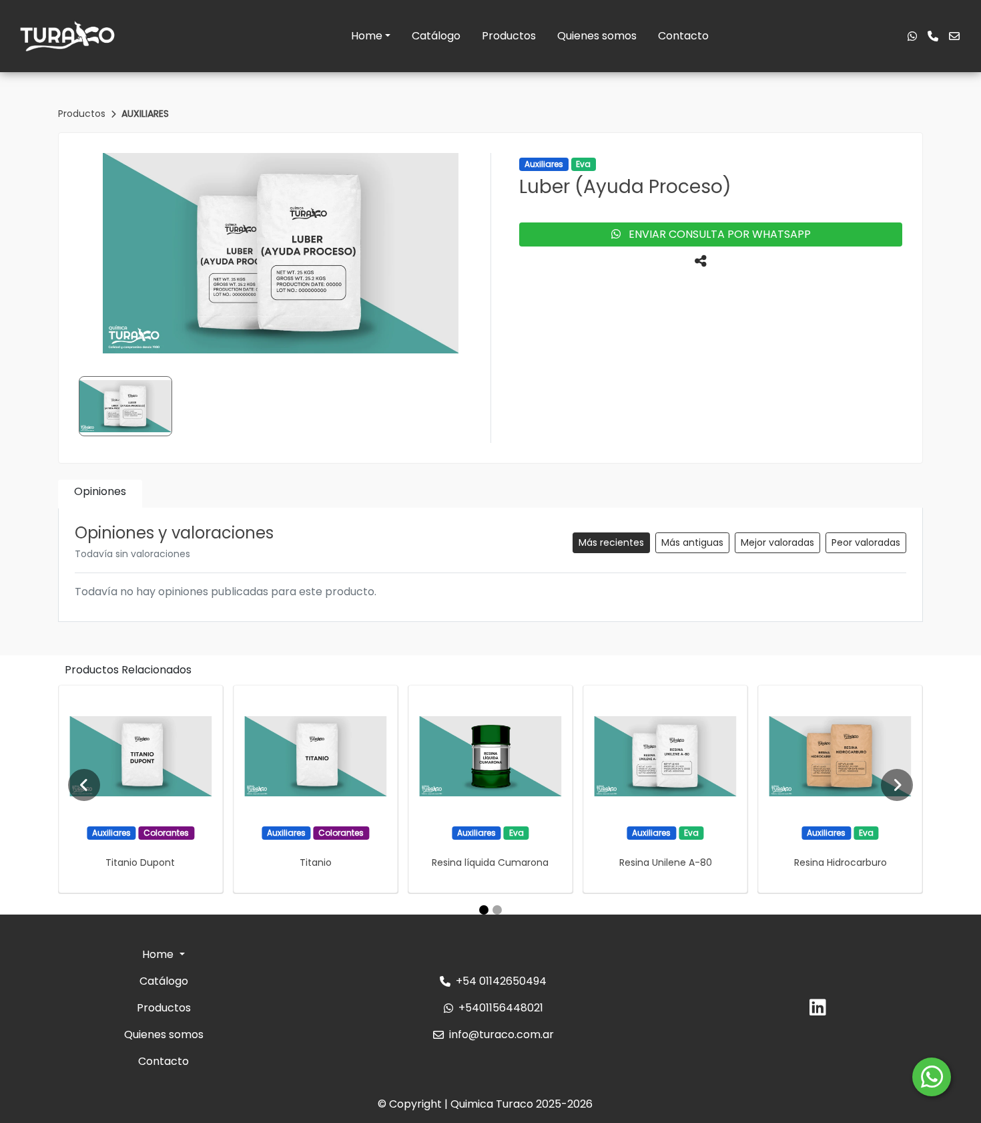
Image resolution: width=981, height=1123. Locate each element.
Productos (509, 35)
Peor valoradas (866, 542)
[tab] (100, 494)
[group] (280, 253)
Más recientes (611, 542)
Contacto (683, 35)
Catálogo (436, 35)
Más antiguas (692, 542)
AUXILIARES (145, 113)
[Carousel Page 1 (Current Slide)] (483, 910)
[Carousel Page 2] (497, 910)
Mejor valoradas (777, 542)
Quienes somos (597, 35)
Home (366, 35)
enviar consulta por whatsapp (716, 234)
